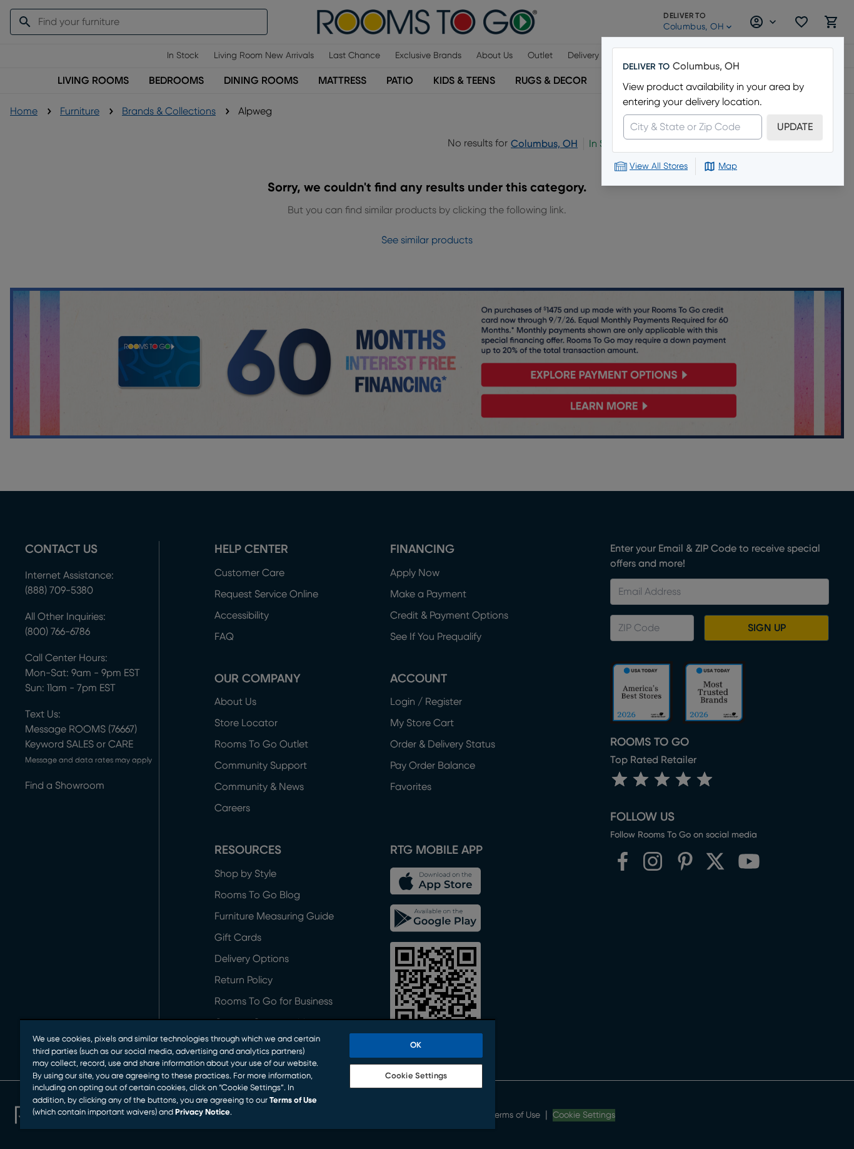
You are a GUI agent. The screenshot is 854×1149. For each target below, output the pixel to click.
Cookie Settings (416, 1076)
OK (415, 1045)
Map (727, 166)
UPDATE (795, 127)
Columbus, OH (706, 66)
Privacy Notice (202, 1112)
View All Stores (659, 166)
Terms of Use (293, 1100)
